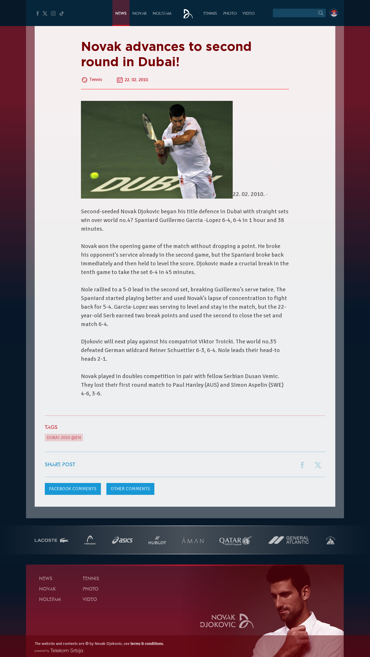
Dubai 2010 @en (64, 438)
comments (73, 489)
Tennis (210, 14)
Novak (139, 14)
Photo (230, 14)
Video (249, 14)
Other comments (130, 489)
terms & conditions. (147, 643)
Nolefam (162, 14)
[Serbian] (334, 13)
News (121, 14)
